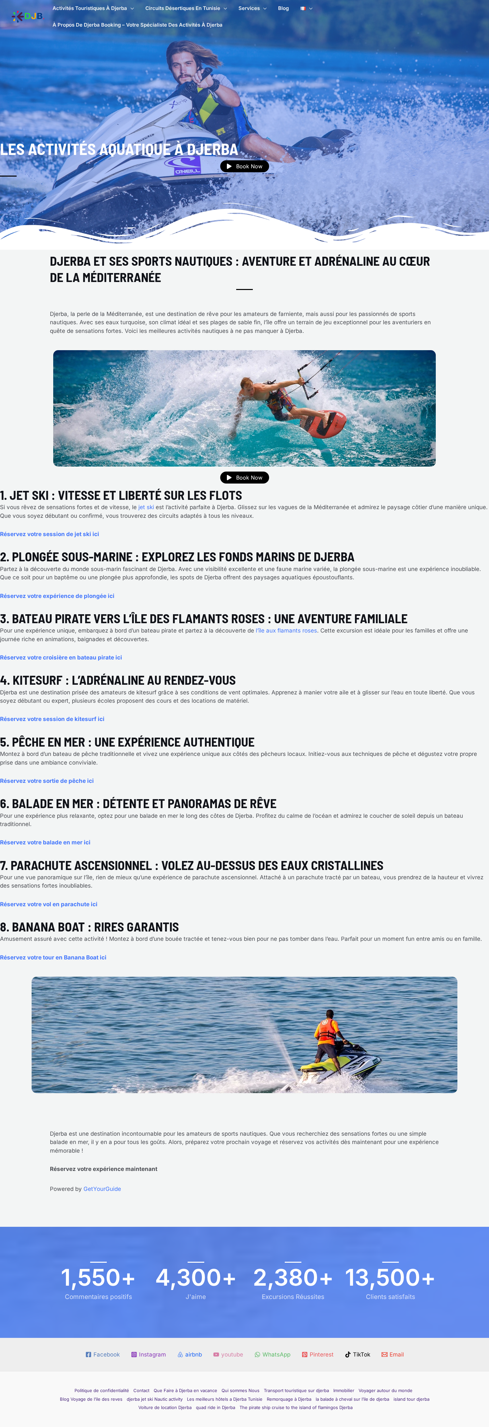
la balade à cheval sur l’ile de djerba (352, 1399)
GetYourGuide (102, 1189)
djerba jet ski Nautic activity (155, 1399)
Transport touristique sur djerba (296, 1390)
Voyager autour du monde (385, 1390)
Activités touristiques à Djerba (90, 8)
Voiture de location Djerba (165, 1407)
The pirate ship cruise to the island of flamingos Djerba (296, 1407)
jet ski (145, 507)
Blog (283, 8)
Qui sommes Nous (240, 1390)
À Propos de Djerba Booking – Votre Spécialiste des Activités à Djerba (138, 25)
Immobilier (343, 1390)
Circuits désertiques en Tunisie (182, 8)
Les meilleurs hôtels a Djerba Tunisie (224, 1399)
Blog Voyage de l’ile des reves (91, 1399)
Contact (141, 1390)
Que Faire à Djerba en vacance (185, 1390)
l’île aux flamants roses (286, 630)
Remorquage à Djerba (289, 1399)
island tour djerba (411, 1399)
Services (249, 8)
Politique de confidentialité (102, 1390)
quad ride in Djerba (215, 1407)
